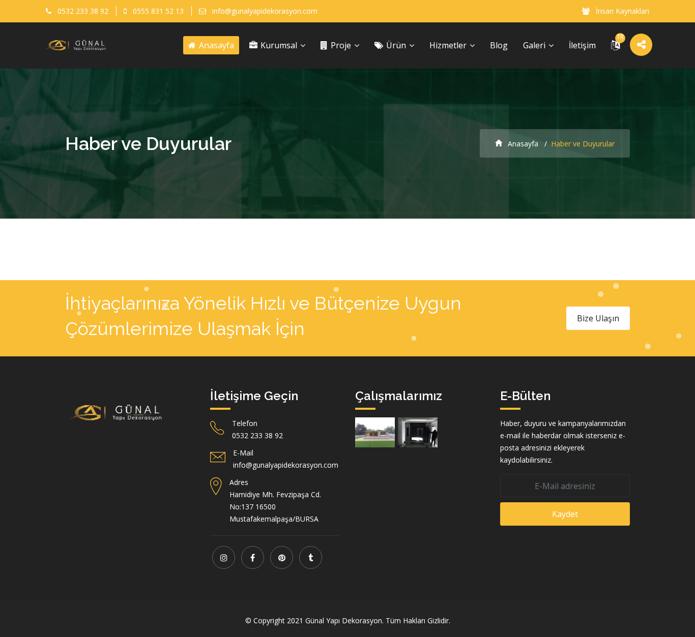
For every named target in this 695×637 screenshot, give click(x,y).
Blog (499, 45)
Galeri (535, 45)
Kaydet (565, 514)
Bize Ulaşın (598, 318)
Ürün (396, 45)
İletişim (582, 45)
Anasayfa (215, 45)
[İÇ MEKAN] (418, 432)
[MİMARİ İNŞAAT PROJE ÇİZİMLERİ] (375, 432)
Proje (341, 45)
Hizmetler (449, 45)
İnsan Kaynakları (621, 11)
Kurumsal (278, 45)
